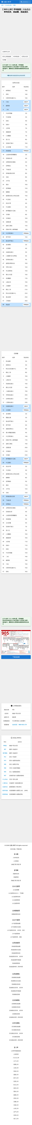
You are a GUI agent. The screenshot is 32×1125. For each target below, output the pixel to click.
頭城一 (8, 124)
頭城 (7, 121)
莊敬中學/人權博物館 (12, 229)
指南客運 (14, 724)
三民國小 (8, 301)
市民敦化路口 (9, 395)
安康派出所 (9, 158)
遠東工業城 (9, 225)
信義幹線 (5, 787)
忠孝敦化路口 (9, 398)
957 (5, 775)
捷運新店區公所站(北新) (12, 195)
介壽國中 (8, 286)
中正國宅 (8, 207)
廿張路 (8, 214)
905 (14, 5)
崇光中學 (8, 203)
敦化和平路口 (9, 241)
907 (5, 749)
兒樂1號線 (5, 790)
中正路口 (8, 199)
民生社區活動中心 (11, 293)
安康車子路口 (9, 143)
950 (5, 768)
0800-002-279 (23, 724)
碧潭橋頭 (8, 188)
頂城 (7, 177)
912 (5, 757)
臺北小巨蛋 (9, 274)
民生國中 (8, 361)
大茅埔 (8, 128)
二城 (7, 109)
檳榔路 (8, 192)
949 (5, 764)
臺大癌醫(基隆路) (11, 432)
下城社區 (8, 169)
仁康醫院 (8, 135)
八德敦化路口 (9, 391)
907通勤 (5, 753)
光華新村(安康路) (11, 162)
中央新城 (8, 117)
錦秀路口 (8, 90)
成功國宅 (8, 244)
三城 (7, 102)
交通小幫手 (7, 2)
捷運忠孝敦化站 (10, 263)
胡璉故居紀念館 (10, 173)
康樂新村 (8, 132)
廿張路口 (8, 218)
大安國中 (8, 248)
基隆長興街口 (9, 429)
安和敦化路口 (9, 259)
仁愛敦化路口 (9, 402)
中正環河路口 (9, 233)
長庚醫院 (8, 278)
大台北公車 (8, 5)
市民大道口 (9, 267)
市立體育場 (9, 271)
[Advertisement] (16, 31)
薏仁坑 (8, 139)
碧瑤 (7, 94)
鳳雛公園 (8, 417)
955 (5, 772)
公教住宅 (8, 282)
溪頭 (7, 184)
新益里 (8, 304)
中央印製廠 (9, 113)
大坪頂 (8, 181)
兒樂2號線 (5, 794)
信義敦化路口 (9, 252)
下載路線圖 (16, 657)
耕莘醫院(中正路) (11, 210)
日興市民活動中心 (11, 98)
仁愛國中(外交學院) (11, 256)
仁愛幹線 (5, 783)
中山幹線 (5, 779)
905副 (5, 745)
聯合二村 (8, 289)
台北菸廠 (8, 147)
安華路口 (8, 166)
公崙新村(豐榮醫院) (11, 154)
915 (5, 760)
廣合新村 (8, 297)
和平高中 (8, 237)
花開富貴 (8, 222)
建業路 (8, 105)
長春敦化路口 (9, 383)
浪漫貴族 (8, 151)
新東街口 (8, 365)
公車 (2, 5)
